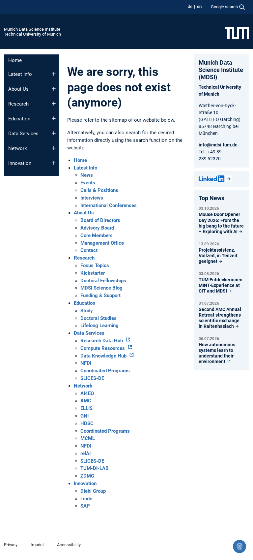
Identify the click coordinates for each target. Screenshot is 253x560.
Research (18, 104)
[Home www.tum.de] (237, 33)
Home (15, 60)
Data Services (23, 134)
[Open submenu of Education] (54, 118)
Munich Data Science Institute (32, 29)
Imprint (37, 544)
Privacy (10, 544)
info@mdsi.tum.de (218, 144)
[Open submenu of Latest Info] (54, 74)
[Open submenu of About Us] (54, 89)
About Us (18, 89)
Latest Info (20, 74)
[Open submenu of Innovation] (54, 163)
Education (19, 119)
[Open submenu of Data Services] (54, 133)
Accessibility (69, 544)
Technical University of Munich (32, 34)
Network (17, 148)
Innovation (19, 163)
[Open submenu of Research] (54, 104)
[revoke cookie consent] (239, 546)
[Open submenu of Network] (54, 148)
